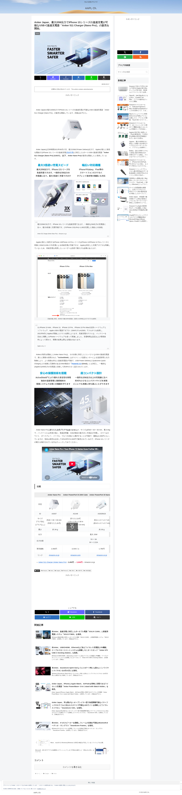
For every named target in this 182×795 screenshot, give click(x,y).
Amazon (45, 570)
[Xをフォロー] (125, 52)
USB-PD (80, 570)
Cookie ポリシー (41, 788)
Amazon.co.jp (54, 555)
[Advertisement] (72, 101)
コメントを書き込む (72, 767)
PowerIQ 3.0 (76, 364)
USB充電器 (88, 570)
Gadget (58, 570)
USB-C (73, 570)
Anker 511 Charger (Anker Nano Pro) (52, 562)
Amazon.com (75, 555)
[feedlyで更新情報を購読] (125, 57)
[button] (104, 78)
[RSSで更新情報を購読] (140, 57)
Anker (37, 570)
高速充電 (69, 152)
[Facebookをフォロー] (140, 52)
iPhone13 (65, 570)
